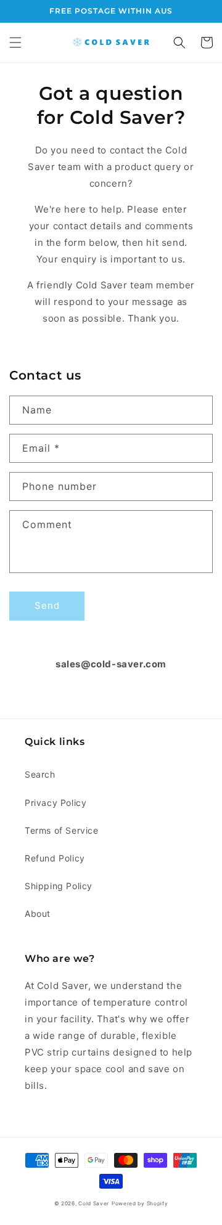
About (38, 913)
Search (40, 774)
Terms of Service (62, 830)
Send (47, 605)
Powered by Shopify (140, 1203)
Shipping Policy (58, 886)
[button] (15, 42)
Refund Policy (55, 858)
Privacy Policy (55, 802)
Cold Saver (93, 1203)
